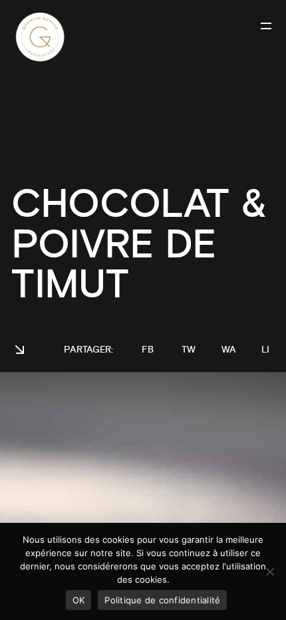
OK (78, 600)
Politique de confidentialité (162, 600)
